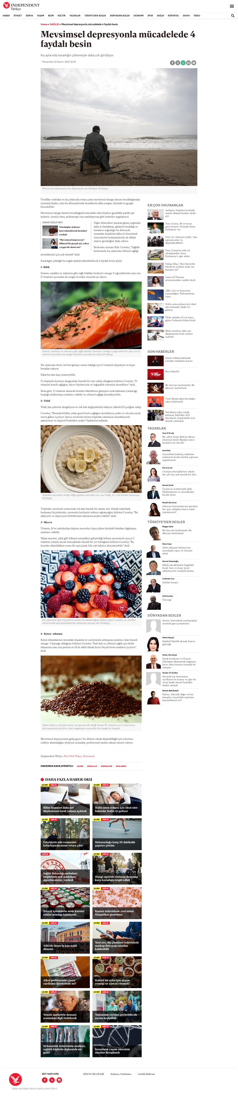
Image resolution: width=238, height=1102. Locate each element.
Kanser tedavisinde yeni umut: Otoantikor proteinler (114, 913)
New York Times (72, 756)
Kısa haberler (172, 371)
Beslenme (121, 766)
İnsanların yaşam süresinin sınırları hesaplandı (112, 1051)
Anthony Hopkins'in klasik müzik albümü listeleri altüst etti (180, 213)
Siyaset (18, 16)
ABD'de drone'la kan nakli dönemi (60, 948)
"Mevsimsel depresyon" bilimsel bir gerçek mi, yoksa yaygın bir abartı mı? (74, 244)
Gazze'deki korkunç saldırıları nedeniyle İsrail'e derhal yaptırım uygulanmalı (180, 457)
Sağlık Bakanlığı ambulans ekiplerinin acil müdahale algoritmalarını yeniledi (60, 877)
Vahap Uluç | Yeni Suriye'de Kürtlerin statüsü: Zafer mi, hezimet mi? (180, 267)
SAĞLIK (160, 16)
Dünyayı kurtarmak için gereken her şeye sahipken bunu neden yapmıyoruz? (180, 509)
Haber (6, 16)
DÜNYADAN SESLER (120, 16)
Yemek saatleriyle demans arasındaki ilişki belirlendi (60, 1017)
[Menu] (232, 6)
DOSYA (186, 16)
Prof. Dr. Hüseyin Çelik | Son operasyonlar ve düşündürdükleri (181, 240)
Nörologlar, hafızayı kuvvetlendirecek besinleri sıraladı (73, 231)
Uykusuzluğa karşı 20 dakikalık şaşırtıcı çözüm (115, 844)
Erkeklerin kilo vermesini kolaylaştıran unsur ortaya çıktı (63, 844)
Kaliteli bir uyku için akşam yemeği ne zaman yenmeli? (112, 982)
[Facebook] (44, 1080)
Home (44, 24)
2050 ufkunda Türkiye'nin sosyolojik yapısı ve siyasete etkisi (177, 551)
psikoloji (92, 766)
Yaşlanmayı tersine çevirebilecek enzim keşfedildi (116, 1017)
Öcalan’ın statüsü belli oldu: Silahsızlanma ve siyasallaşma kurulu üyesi (178, 492)
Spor (150, 16)
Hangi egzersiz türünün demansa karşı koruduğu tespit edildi (116, 879)
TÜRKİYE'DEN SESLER (95, 16)
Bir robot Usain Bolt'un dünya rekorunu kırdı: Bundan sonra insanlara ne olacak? (178, 440)
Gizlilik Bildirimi (146, 1074)
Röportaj (173, 16)
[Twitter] (52, 1080)
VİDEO (197, 16)
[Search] (233, 16)
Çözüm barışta (170, 582)
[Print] (193, 62)
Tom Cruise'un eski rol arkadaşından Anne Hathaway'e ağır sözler (177, 253)
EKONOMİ (139, 16)
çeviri (80, 766)
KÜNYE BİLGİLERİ (93, 1074)
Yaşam (40, 16)
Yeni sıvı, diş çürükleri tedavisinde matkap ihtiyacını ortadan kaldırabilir (117, 946)
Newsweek (89, 756)
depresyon (106, 766)
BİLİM (51, 16)
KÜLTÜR (62, 16)
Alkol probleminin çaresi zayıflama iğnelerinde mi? (59, 982)
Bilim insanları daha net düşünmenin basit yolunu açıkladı (65, 809)
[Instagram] (59, 1080)
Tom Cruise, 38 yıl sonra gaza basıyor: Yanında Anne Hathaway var (180, 227)
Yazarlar (74, 16)
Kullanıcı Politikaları (121, 1074)
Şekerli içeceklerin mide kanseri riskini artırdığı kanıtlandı (63, 913)
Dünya (29, 16)
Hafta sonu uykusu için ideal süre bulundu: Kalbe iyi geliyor (116, 809)
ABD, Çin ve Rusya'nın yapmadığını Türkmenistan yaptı (179, 294)
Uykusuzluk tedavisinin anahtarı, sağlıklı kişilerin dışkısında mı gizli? (64, 1049)
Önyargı (166, 600)
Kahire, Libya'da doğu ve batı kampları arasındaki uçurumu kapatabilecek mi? (178, 697)
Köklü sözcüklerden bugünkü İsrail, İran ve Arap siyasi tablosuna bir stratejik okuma (178, 568)
